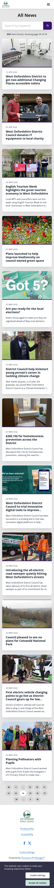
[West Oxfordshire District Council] (27, 816)
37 (45, 793)
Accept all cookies (37, 882)
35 (30, 793)
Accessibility (27, 834)
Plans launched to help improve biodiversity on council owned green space (25, 257)
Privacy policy (27, 828)
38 (16, 799)
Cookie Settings (27, 852)
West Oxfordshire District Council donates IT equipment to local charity (25, 135)
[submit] (47, 26)
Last (37, 799)
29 (30, 787)
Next (30, 799)
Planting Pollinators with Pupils (23, 761)
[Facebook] (24, 843)
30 (37, 787)
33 (16, 793)
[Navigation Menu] (48, 4)
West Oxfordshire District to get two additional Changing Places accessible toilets (26, 79)
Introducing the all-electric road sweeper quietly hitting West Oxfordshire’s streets (26, 573)
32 (9, 793)
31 (44, 787)
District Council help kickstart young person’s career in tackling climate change (27, 372)
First (9, 787)
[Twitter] (29, 843)
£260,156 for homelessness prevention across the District (24, 439)
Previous (16, 787)
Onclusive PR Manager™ (33, 857)
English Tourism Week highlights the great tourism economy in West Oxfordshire (27, 190)
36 (37, 793)
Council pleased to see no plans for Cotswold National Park (26, 640)
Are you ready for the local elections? (24, 310)
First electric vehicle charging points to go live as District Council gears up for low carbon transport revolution (26, 697)
